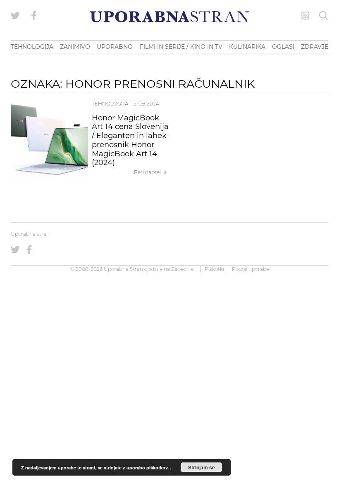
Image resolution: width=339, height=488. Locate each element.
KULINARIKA (247, 46)
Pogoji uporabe (250, 269)
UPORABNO (115, 46)
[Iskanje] (323, 15)
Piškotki (214, 269)
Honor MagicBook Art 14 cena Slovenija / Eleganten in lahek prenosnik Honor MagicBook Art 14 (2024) (130, 140)
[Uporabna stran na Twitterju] (15, 15)
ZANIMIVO (75, 46)
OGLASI (283, 46)
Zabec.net (183, 269)
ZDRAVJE (314, 46)
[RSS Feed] (305, 15)
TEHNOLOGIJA (32, 46)
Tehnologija (110, 103)
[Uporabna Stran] (169, 16)
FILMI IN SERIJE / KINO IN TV (181, 46)
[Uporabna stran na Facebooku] (33, 15)
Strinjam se (201, 467)
